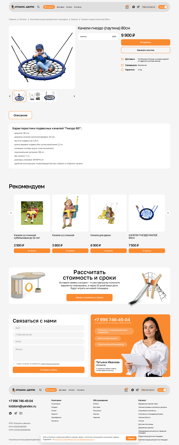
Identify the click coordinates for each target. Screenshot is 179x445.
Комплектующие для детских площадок (153, 440)
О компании (55, 404)
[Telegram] (138, 7)
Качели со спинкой (63, 235)
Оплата (69, 7)
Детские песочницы (145, 424)
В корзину (145, 42)
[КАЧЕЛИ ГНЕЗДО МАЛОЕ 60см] (147, 213)
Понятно (131, 438)
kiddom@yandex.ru (22, 406)
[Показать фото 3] (49, 96)
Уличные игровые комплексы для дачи (152, 407)
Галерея (54, 407)
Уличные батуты (144, 417)
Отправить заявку (48, 370)
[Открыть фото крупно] (42, 57)
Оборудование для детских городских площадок (152, 432)
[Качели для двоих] (108, 213)
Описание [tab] (20, 115)
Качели (141, 421)
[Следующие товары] (168, 213)
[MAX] (133, 7)
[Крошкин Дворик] (23, 7)
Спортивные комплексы (147, 411)
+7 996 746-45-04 (112, 320)
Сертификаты (56, 417)
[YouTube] (20, 413)
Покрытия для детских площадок (150, 436)
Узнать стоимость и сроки (89, 297)
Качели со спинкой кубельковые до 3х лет (27, 236)
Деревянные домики (145, 428)
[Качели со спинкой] (70, 213)
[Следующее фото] (74, 96)
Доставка (60, 7)
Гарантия (96, 417)
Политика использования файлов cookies (27, 439)
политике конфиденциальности (82, 439)
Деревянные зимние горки (148, 404)
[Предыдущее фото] (10, 96)
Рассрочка (97, 411)
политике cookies (61, 439)
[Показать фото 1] (19, 96)
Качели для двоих (100, 235)
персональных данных (50, 364)
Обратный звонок (148, 7)
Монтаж (96, 414)
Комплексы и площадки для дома (150, 414)
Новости (54, 414)
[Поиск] (38, 7)
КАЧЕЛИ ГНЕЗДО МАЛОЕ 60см (143, 236)
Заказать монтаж (145, 50)
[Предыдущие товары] (11, 213)
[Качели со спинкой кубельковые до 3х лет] (32, 213)
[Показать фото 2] (34, 96)
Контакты (77, 7)
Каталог (50, 7)
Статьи (53, 411)
